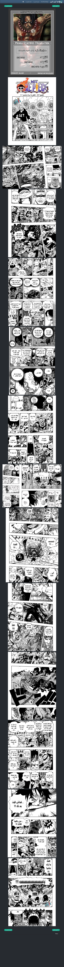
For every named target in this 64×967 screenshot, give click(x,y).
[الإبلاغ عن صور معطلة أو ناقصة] (23, 1)
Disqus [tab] (56, 933)
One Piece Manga (44, 1)
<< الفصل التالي (56, 6)
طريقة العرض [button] (36, 1)
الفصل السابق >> (8, 6)
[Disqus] (32, 950)
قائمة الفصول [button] (28, 1)
